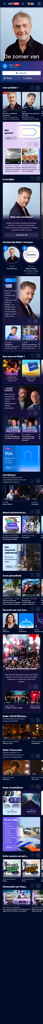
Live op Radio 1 (10, 87)
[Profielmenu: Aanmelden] (39, 3)
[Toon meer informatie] (19, 94)
